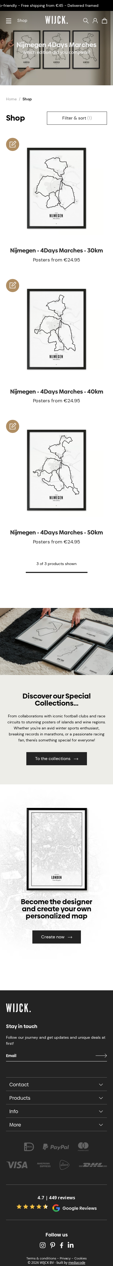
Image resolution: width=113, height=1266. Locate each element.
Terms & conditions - (42, 1258)
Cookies (80, 1258)
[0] (104, 21)
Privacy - (66, 1258)
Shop (22, 20)
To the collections (52, 758)
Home (11, 99)
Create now (52, 937)
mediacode (76, 1262)
